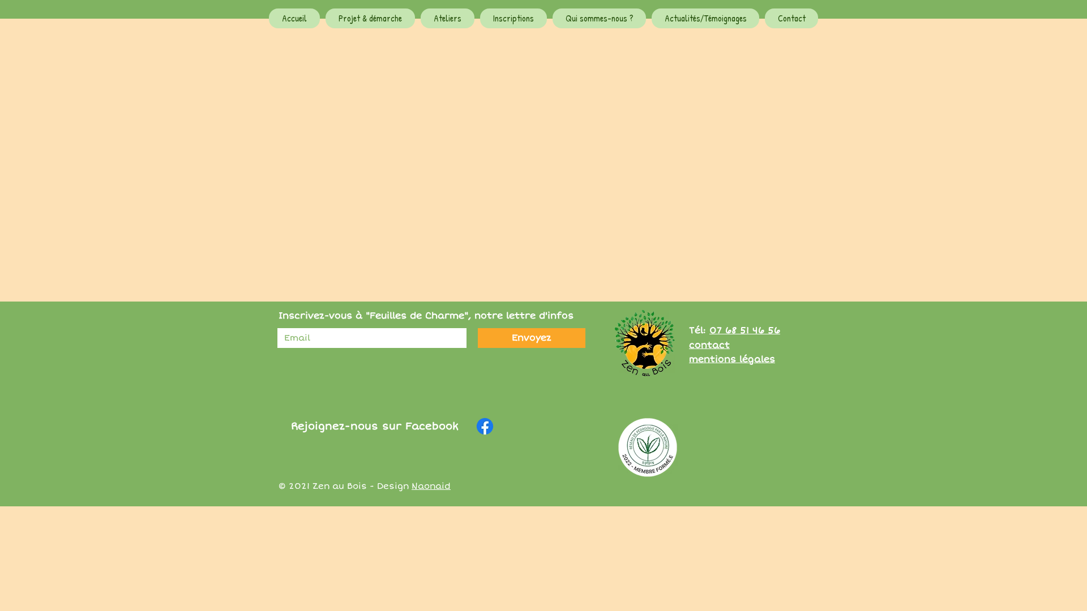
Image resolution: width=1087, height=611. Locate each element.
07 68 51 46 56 (744, 330)
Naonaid (431, 486)
